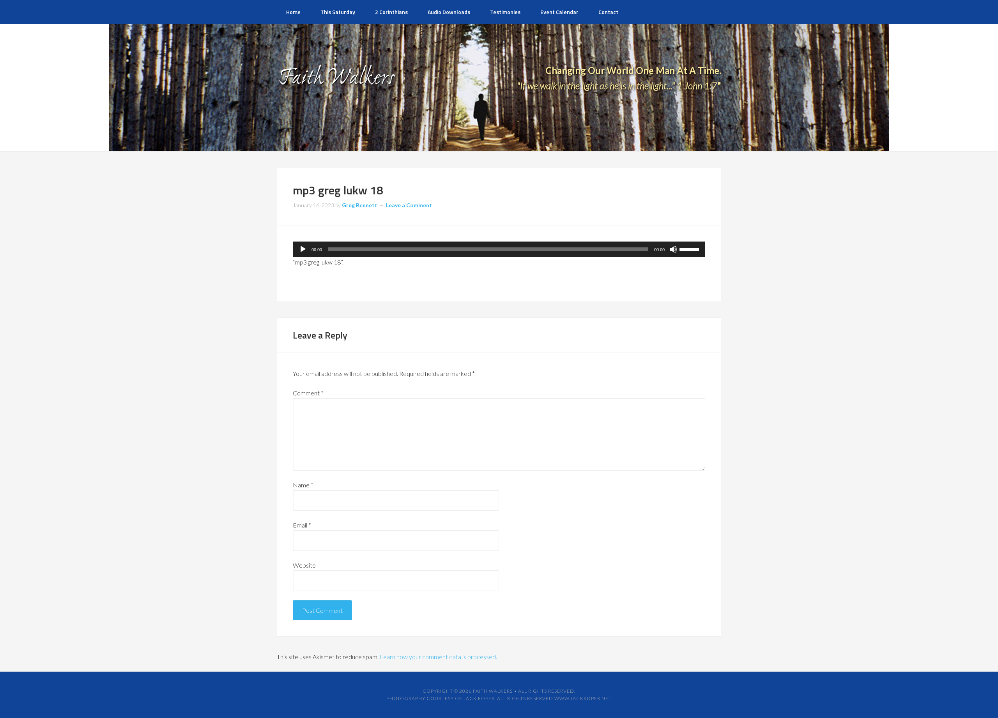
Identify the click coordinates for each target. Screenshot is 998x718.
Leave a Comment (409, 205)
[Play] (303, 249)
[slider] (690, 249)
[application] (499, 249)
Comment (308, 393)
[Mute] (673, 249)
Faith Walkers (493, 691)
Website (304, 565)
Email (302, 525)
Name (303, 485)
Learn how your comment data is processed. (438, 656)
